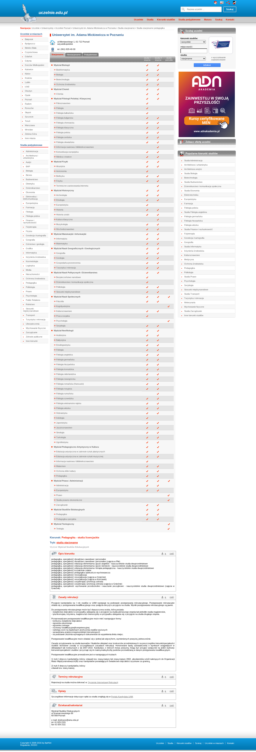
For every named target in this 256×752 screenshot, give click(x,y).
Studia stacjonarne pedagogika (151, 28)
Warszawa (30, 125)
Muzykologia (62, 224)
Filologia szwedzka (64, 398)
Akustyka (60, 166)
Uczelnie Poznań (63, 28)
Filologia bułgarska (64, 118)
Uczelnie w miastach (214, 743)
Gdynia (28, 61)
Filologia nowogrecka (65, 379)
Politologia (30, 287)
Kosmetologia (32, 261)
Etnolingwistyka (63, 345)
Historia (59, 210)
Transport (30, 315)
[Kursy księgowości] (207, 104)
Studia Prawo (190, 277)
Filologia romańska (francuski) (70, 384)
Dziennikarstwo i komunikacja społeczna (74, 282)
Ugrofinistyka (62, 442)
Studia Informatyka (192, 246)
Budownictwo (32, 179)
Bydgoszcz (30, 43)
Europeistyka (32, 203)
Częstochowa (31, 52)
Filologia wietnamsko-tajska (68, 403)
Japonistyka (61, 423)
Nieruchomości (33, 274)
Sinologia (60, 432)
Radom (28, 104)
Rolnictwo (30, 304)
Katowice (29, 69)
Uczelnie (138, 19)
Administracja (32, 151)
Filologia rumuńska (64, 393)
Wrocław (29, 130)
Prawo (29, 291)
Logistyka (30, 266)
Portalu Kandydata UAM (122, 697)
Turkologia (61, 437)
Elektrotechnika (191, 195)
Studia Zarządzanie (193, 311)
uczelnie (47, 12)
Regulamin (25, 745)
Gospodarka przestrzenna (68, 263)
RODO (34, 745)
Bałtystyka (61, 340)
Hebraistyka (61, 413)
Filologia (29, 212)
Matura (208, 19)
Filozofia (60, 301)
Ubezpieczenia (32, 324)
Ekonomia (30, 192)
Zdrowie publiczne (34, 337)
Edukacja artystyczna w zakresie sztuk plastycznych (80, 451)
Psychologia (31, 296)
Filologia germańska (65, 359)
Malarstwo (61, 466)
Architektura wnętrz (193, 169)
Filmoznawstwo (63, 103)
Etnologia (60, 200)
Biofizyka (60, 176)
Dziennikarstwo (33, 188)
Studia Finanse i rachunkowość (198, 229)
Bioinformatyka (63, 70)
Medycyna (189, 259)
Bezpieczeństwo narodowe (68, 277)
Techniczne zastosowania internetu (72, 186)
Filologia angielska (64, 355)
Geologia (60, 258)
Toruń (27, 121)
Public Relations (33, 300)
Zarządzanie (31, 332)
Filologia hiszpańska (65, 364)
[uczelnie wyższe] (215, 3)
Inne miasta (30, 138)
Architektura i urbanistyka (30, 157)
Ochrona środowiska (35, 278)
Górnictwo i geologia (35, 244)
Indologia (60, 418)
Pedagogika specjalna (66, 519)
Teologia (60, 529)
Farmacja (30, 207)
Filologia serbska (64, 137)
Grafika (29, 248)
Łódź (27, 86)
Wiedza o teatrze (64, 157)
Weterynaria (189, 302)
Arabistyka (61, 335)
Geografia (30, 240)
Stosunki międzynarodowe (31, 310)
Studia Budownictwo (193, 182)
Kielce (27, 74)
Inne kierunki (31, 341)
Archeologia (61, 195)
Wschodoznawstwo (65, 229)
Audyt (28, 162)
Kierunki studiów (166, 19)
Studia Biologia (190, 173)
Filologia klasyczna (64, 127)
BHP (28, 166)
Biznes (29, 175)
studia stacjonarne (67, 542)
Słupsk (28, 112)
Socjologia (60, 326)
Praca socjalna (63, 316)
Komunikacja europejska (67, 152)
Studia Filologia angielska (195, 212)
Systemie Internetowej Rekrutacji (103, 682)
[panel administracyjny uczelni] (234, 3)
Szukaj (218, 19)
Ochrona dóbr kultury (66, 471)
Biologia (29, 171)
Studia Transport (191, 294)
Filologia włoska (63, 408)
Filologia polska (33, 216)
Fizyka (29, 231)
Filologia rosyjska (64, 389)
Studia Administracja (193, 160)
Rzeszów (29, 108)
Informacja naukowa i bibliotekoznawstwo (75, 147)
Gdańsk (28, 56)
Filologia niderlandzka (66, 374)
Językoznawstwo (64, 428)
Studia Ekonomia (191, 190)
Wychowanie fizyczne (36, 328)
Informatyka (31, 253)
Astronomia (61, 171)
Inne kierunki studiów (193, 315)
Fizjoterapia (31, 227)
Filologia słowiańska (65, 142)
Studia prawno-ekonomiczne (69, 500)
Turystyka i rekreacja (35, 319)
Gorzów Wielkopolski (34, 65)
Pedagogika (31, 283)
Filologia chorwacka (65, 123)
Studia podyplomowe (189, 19)
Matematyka (61, 243)
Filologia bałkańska (64, 113)
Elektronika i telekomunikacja (30, 197)
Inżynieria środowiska (36, 257)
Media (28, 270)
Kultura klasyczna (64, 219)
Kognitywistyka (63, 306)
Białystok (29, 39)
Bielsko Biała (30, 48)
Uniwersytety (47, 28)
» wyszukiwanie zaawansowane (218, 58)
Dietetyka (30, 184)
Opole (27, 95)
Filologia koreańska (65, 369)
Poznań (28, 99)
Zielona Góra (31, 134)
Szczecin (29, 117)
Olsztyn (28, 91)
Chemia (59, 94)
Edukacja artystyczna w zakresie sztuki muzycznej (79, 456)
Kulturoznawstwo (64, 311)
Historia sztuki (62, 214)
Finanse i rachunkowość (30, 221)
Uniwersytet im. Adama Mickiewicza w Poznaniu (94, 28)
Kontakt (230, 19)
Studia (150, 19)
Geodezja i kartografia (36, 235)
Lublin (27, 82)
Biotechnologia (62, 79)
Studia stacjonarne (126, 28)
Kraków (28, 78)
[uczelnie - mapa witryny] (228, 3)
